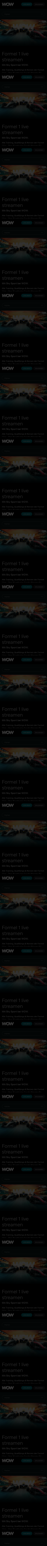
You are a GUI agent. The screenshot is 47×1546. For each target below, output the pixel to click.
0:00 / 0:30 (11, 1541)
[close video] (8, 3)
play (23, 771)
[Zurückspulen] (12, 771)
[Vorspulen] (34, 771)
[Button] (39, 3)
